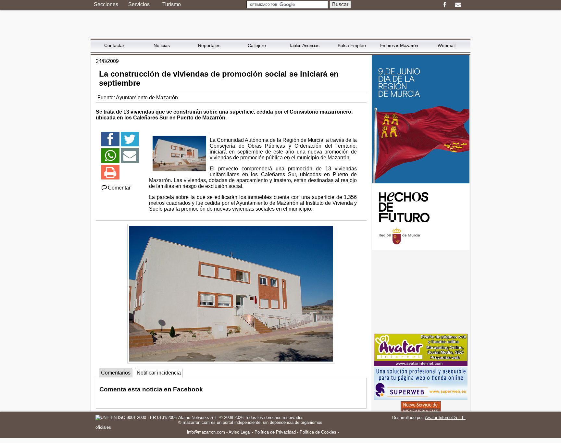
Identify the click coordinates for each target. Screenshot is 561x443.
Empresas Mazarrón (399, 45)
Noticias (162, 45)
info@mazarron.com (206, 432)
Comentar (119, 188)
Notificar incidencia (159, 372)
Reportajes (209, 45)
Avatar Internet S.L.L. (445, 417)
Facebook (444, 5)
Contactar (114, 45)
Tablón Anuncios (304, 45)
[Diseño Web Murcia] (421, 364)
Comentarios (116, 372)
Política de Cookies (318, 432)
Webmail (446, 45)
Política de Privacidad (275, 432)
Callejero (257, 45)
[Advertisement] (420, 291)
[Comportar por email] (130, 158)
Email (458, 5)
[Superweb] (421, 398)
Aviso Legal (240, 432)
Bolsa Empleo (352, 45)
